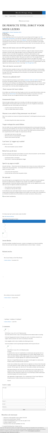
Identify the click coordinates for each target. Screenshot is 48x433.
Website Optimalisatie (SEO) (15, 32)
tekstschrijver (13, 93)
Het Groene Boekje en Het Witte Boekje (13, 257)
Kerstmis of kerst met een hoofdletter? (12, 423)
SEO (18, 61)
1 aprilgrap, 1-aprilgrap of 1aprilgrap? (12, 319)
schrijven (16, 219)
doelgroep (24, 40)
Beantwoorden (23, 333)
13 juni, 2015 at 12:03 (17, 349)
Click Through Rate (29, 62)
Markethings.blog (10, 426)
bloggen (6, 219)
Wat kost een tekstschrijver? (10, 419)
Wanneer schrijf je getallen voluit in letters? (13, 417)
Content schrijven (5, 32)
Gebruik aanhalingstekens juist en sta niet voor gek (15, 420)
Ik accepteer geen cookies (4, 432)
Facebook (27, 79)
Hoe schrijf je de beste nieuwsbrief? (12, 295)
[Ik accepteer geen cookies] (19, 432)
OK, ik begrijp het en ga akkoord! (34, 430)
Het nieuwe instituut (9, 216)
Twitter (31, 79)
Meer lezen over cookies (14, 432)
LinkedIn (36, 79)
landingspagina (11, 219)
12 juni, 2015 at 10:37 (15, 333)
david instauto (7, 333)
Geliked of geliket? (8, 422)
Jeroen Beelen (6, 34)
